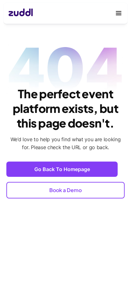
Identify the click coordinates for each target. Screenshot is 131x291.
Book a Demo (65, 190)
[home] (18, 13)
